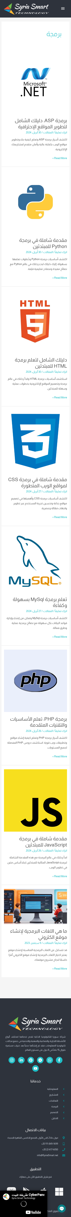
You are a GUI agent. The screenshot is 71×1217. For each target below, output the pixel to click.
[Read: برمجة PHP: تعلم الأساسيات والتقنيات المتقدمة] (35, 680)
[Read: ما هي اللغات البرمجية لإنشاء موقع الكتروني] (35, 906)
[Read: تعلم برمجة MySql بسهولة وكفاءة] (35, 560)
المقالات (48, 132)
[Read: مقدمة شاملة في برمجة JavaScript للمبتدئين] (35, 800)
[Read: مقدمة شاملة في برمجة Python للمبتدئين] (35, 201)
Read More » (59, 158)
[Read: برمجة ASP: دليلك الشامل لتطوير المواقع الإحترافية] (35, 82)
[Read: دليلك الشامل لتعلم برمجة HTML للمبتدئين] (35, 321)
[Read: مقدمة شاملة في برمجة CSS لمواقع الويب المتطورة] (35, 441)
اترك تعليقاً (61, 132)
